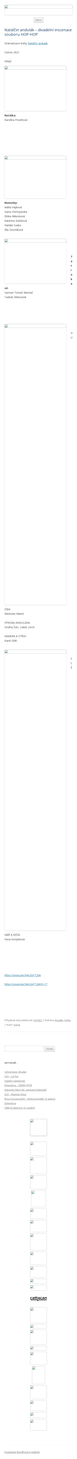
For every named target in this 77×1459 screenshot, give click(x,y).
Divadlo (59, 1020)
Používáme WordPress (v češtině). (22, 1452)
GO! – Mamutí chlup (15, 1094)
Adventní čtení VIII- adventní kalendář (25, 1089)
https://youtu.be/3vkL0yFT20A (22, 975)
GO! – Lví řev (11, 1076)
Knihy (67, 1020)
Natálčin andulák (38, 43)
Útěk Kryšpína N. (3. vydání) (19, 1107)
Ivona (17, 1024)
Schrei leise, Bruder (15, 1072)
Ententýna (10, 1103)
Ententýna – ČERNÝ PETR (18, 1085)
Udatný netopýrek (14, 1081)
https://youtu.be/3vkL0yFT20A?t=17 (25, 984)
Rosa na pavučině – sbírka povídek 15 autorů (29, 1098)
